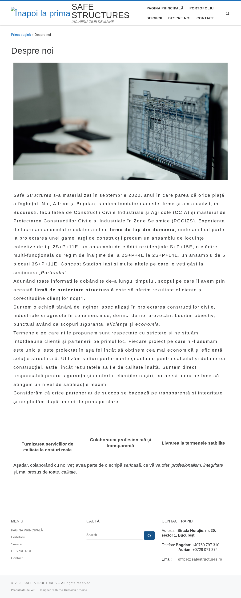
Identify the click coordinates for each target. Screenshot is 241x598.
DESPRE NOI (21, 551)
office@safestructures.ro (200, 559)
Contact (17, 558)
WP (33, 590)
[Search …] (149, 535)
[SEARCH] (114, 535)
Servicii (16, 544)
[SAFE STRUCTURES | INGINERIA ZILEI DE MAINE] (40, 13)
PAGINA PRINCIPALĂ (27, 530)
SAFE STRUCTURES (40, 583)
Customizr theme (75, 590)
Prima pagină (21, 34)
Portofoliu (18, 537)
